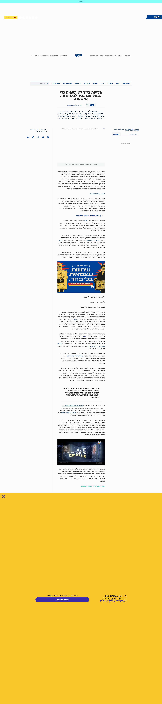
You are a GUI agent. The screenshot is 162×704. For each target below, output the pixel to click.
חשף (85, 221)
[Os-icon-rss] (20, 17)
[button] (48, 137)
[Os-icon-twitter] (33, 17)
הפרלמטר (110, 83)
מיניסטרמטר (126, 83)
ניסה (75, 319)
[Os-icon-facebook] (36, 17)
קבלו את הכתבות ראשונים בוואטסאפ (93, 486)
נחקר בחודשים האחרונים (75, 356)
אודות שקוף (128, 55)
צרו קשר (37, 55)
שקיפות (95, 83)
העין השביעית (67, 83)
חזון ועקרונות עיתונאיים (110, 55)
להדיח (61, 240)
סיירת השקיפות (63, 55)
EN (32, 55)
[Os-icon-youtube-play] (30, 17)
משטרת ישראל (39, 131)
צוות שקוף (120, 55)
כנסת (117, 83)
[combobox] (39, 83)
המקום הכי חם (56, 83)
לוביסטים (87, 83)
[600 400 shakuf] (81, 292)
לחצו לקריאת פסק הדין (97, 194)
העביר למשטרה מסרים (68, 413)
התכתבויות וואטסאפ (93, 240)
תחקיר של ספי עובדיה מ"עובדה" (72, 405)
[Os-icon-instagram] (23, 17)
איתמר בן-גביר (43, 129)
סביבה (102, 83)
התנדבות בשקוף (44, 55)
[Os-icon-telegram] (26, 17)
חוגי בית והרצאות (54, 55)
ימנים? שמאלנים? (94, 55)
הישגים (101, 55)
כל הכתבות (78, 83)
